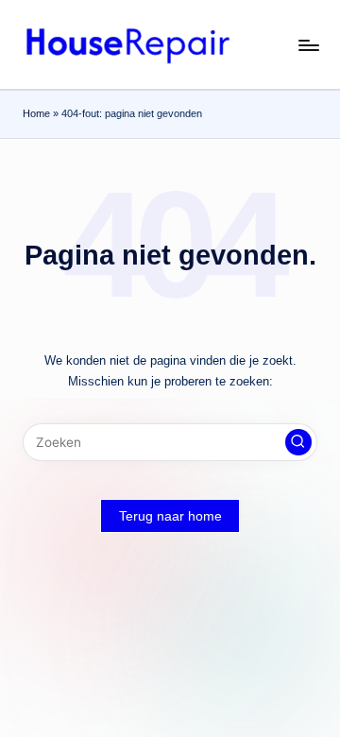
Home (36, 113)
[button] (298, 442)
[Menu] (307, 45)
